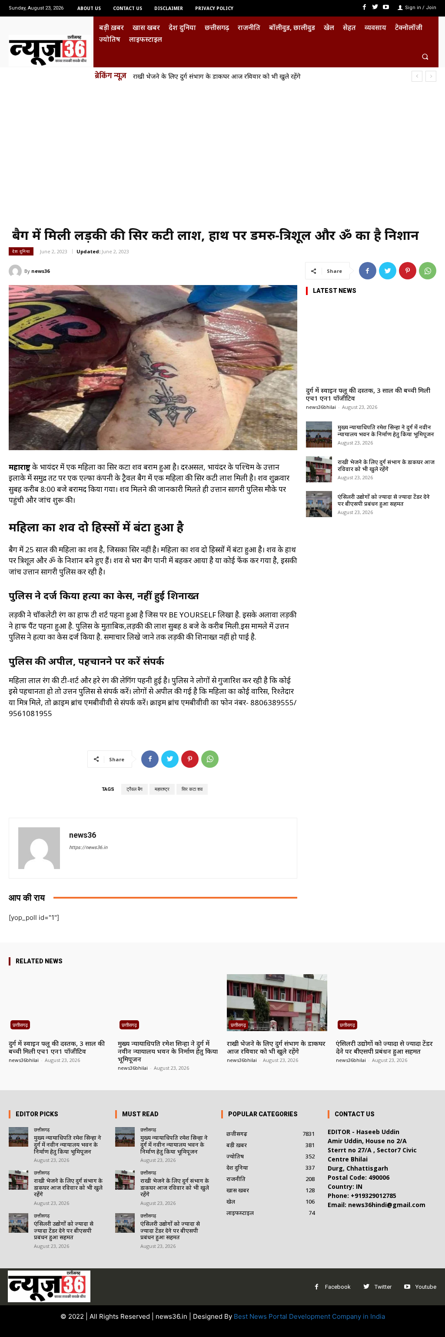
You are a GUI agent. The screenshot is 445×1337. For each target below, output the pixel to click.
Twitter (383, 1287)
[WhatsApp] (427, 270)
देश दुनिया (21, 251)
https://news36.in (88, 847)
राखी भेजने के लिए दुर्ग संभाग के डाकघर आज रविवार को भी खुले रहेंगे (217, 76)
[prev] (417, 76)
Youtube (425, 1287)
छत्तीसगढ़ (20, 1025)
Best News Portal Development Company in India (309, 1316)
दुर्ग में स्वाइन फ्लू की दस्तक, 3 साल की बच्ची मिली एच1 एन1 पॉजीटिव (368, 394)
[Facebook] (364, 7)
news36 (40, 271)
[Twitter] (375, 7)
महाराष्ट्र (162, 789)
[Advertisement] (222, 154)
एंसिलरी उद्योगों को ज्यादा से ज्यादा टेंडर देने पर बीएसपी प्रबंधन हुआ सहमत (384, 500)
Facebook (338, 1287)
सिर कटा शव (192, 789)
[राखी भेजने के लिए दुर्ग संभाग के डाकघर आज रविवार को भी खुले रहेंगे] (319, 469)
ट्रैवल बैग (134, 789)
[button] (425, 56)
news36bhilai (321, 407)
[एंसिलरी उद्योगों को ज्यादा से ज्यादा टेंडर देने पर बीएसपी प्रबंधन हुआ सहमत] (319, 504)
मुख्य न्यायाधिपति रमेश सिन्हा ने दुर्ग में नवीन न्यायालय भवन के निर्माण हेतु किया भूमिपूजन (386, 430)
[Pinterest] (407, 270)
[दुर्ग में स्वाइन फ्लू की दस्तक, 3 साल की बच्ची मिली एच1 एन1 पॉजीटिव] (371, 341)
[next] (430, 76)
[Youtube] (386, 7)
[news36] (16, 271)
